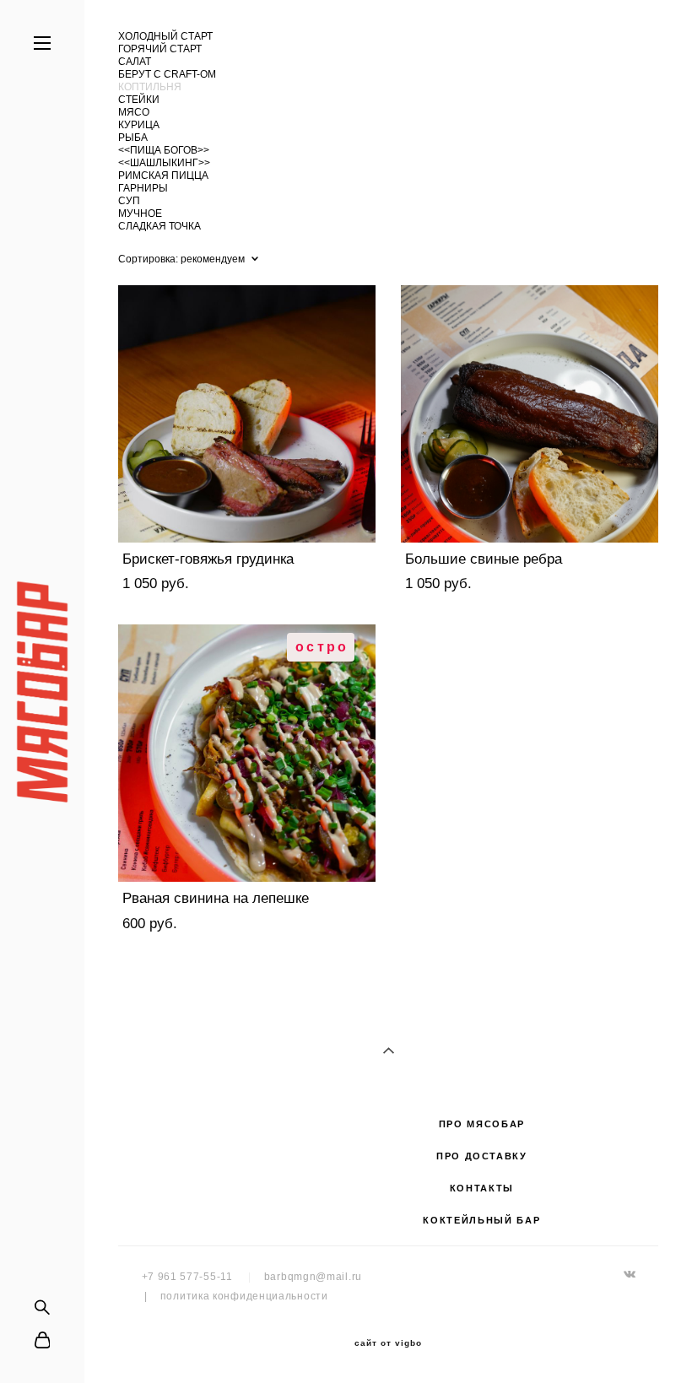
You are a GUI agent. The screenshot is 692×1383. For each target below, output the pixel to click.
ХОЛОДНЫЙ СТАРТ (165, 36)
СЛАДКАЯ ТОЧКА (159, 226)
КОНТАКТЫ (482, 1188)
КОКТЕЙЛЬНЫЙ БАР (481, 1220)
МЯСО (133, 112)
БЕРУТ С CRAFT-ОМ (167, 74)
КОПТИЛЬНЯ (149, 87)
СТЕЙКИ (138, 99)
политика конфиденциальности (244, 1296)
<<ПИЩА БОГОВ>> (163, 150)
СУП (129, 201)
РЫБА (133, 137)
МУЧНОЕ (140, 213)
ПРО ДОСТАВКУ (481, 1156)
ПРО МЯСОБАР (482, 1124)
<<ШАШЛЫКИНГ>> (164, 163)
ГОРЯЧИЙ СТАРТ (160, 49)
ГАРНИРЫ (143, 188)
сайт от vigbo (388, 1343)
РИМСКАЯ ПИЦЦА (163, 175)
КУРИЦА (138, 125)
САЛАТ (134, 62)
